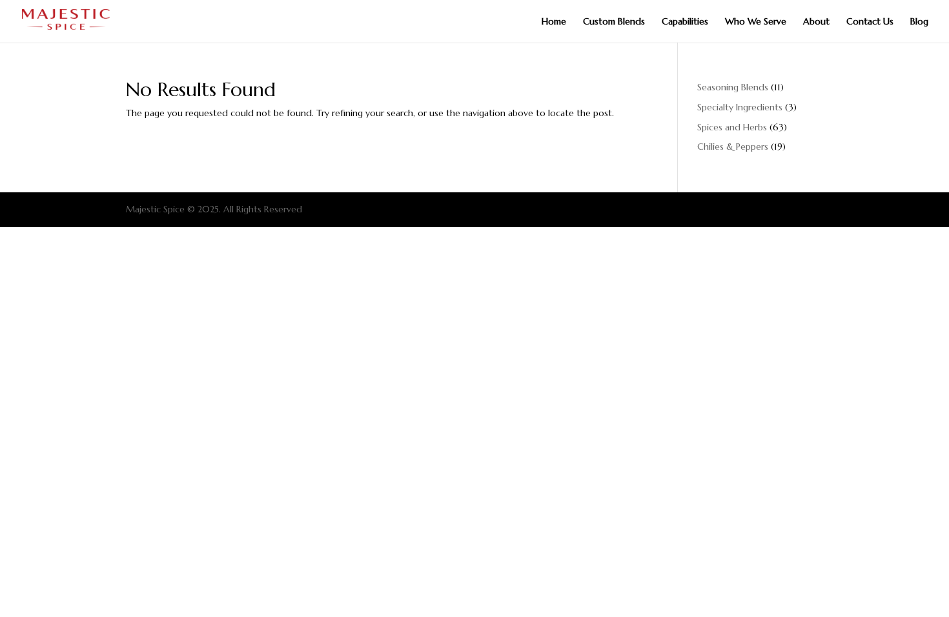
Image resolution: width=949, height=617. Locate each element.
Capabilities (685, 22)
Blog (919, 22)
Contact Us (869, 22)
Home (554, 22)
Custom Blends (614, 22)
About (816, 22)
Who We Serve (755, 22)
